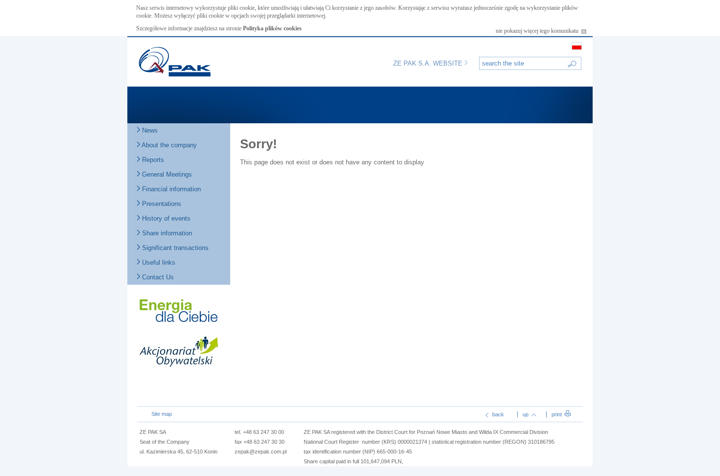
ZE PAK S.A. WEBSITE (428, 63)
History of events (165, 218)
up (526, 414)
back (497, 414)
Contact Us (157, 277)
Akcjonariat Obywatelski (179, 354)
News (149, 130)
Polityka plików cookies (272, 28)
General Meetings (166, 174)
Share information (166, 233)
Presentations (160, 203)
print (557, 414)
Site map (161, 414)
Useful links (157, 262)
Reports (152, 159)
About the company (168, 145)
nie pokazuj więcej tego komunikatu (538, 30)
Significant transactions (174, 247)
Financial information (170, 189)
